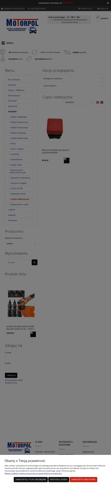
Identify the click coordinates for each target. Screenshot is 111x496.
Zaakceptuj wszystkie (83, 479)
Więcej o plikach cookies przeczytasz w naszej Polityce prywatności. (33, 473)
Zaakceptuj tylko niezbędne (30, 479)
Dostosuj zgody (58, 479)
